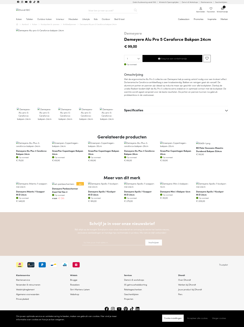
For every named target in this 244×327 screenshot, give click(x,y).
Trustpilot (223, 264)
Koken (35, 24)
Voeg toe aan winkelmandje (173, 58)
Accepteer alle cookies (197, 318)
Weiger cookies (219, 318)
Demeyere (133, 33)
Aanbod (25, 24)
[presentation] (18, 67)
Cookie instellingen (173, 318)
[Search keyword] (135, 9)
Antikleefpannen (70, 24)
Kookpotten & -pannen (50, 24)
